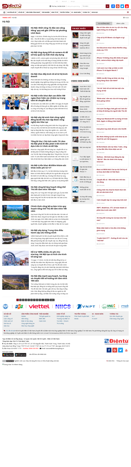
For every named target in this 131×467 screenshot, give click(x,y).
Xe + (93, 316)
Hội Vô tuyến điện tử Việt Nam (25, 331)
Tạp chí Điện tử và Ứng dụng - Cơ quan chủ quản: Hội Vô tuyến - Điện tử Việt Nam (31, 339)
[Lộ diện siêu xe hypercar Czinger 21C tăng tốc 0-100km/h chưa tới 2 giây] (82, 120)
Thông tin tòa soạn (122, 361)
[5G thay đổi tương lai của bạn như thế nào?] (82, 199)
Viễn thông (24, 319)
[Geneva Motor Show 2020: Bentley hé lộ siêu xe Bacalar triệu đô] (82, 110)
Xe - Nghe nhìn (76, 12)
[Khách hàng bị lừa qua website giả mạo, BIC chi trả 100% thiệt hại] (82, 56)
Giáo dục (6, 326)
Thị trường (60, 323)
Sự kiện (6, 316)
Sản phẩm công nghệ (33, 12)
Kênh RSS (111, 361)
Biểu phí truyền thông (74, 6)
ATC (57, 1)
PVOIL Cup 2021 (71, 333)
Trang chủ (4, 12)
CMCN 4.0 (62, 333)
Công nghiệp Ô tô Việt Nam (83, 331)
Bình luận (120, 23)
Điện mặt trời (49, 331)
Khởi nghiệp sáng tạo (63, 316)
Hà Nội (14, 17)
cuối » (52, 300)
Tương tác (86, 12)
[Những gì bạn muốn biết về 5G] (82, 190)
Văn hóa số (7, 323)
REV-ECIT (64, 1)
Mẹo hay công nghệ (27, 326)
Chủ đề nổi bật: (10, 331)
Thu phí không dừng (98, 331)
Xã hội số (21, 12)
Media (76, 319)
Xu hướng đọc (104, 23)
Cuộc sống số (8, 319)
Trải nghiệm (45, 12)
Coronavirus (55, 333)
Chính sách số (8, 321)
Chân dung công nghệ (117, 319)
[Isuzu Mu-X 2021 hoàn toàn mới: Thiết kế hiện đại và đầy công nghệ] (82, 89)
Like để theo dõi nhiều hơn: (37, 354)
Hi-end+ (94, 319)
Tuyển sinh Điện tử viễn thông (26, 333)
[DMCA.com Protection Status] (8, 361)
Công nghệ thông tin (28, 323)
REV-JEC (73, 1)
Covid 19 (48, 333)
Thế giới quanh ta (44, 316)
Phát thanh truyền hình (81, 316)
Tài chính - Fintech (62, 321)
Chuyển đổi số (11, 12)
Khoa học (95, 12)
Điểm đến (42, 319)
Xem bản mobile (7, 352)
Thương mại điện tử (63, 319)
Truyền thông (64, 12)
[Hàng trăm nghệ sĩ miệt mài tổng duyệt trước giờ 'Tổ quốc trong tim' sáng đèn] (82, 36)
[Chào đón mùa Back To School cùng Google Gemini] (82, 66)
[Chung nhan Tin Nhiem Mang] (12, 364)
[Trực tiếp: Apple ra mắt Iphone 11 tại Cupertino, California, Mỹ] (82, 160)
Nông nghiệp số (11, 333)
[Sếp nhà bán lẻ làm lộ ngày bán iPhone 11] (82, 170)
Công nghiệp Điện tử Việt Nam (63, 331)
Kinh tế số (54, 12)
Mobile (23, 316)
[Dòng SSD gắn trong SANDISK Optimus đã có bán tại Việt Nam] (82, 46)
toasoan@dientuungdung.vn (55, 348)
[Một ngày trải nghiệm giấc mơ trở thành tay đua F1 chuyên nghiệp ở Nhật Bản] (82, 140)
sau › (46, 300)
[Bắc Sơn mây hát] (82, 150)
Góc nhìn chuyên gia (116, 316)
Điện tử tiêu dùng (27, 321)
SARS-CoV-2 (40, 333)
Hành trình (42, 321)
